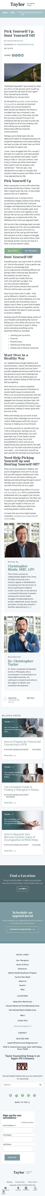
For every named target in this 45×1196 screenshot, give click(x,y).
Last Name (7, 1144)
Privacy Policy (20, 1182)
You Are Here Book (22, 977)
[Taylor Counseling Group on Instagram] (29, 1096)
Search (40, 1085)
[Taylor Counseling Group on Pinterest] (35, 1096)
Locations (18, 1190)
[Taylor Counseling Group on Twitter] (17, 1096)
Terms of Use (32, 1182)
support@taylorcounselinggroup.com (22, 1043)
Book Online (13, 251)
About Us (22, 981)
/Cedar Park (23, 1021)
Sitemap (9, 1182)
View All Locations (21, 1026)
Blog (13, 12)
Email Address (9, 1125)
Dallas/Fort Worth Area (22, 1002)
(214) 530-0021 (22, 1039)
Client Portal (5, 1190)
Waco (22, 1015)
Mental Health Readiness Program (22, 973)
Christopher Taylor (14, 41)
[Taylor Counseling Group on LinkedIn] (11, 1096)
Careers (22, 985)
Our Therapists (31, 251)
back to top (21, 1102)
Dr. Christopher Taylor (24, 45)
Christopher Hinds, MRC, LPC (21, 567)
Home (5, 12)
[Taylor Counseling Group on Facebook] (23, 1096)
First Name (7, 1135)
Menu (3, 1193)
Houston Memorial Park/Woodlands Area (22, 1006)
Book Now (26, 1190)
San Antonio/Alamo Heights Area (22, 1010)
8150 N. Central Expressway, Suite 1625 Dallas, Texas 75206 (22, 1048)
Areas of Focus (22, 965)
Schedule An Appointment (20, 929)
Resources (22, 969)
